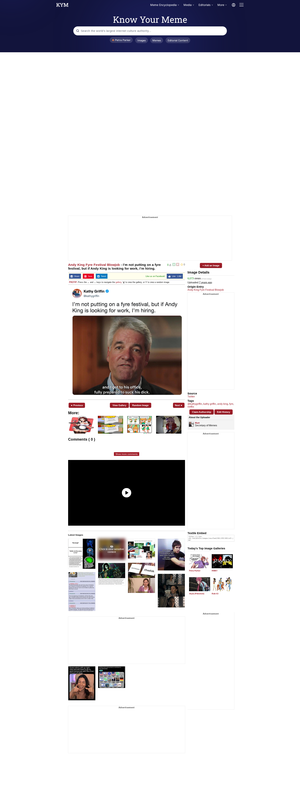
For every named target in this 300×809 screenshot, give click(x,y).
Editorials (204, 5)
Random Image (140, 405)
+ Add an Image (210, 265)
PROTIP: (73, 282)
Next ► (179, 405)
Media (187, 5)
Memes (156, 40)
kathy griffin (209, 404)
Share (76, 276)
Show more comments (126, 454)
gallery (118, 282)
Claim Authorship (201, 412)
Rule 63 (215, 594)
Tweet (103, 276)
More (221, 5)
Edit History (223, 412)
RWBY (215, 571)
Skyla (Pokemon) (196, 594)
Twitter (191, 396)
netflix (191, 406)
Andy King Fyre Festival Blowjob (94, 264)
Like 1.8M (176, 276)
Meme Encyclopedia (163, 5)
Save (89, 276)
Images (141, 40)
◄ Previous (76, 405)
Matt (197, 423)
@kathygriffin (195, 404)
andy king (222, 404)
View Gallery (119, 405)
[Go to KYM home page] (62, 5)
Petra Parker (194, 571)
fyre (231, 404)
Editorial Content (178, 40)
